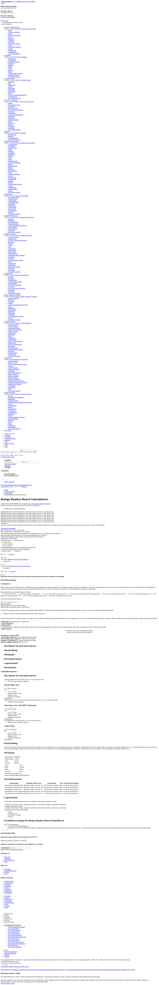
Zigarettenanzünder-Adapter (16, 381)
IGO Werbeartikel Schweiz (16, 942)
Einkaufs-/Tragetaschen (15, 329)
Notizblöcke (11, 90)
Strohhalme (11, 414)
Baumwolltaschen (13, 324)
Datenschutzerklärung (10, 951)
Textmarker (11, 291)
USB (9, 389)
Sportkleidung (12, 179)
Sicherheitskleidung (14, 174)
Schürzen (7, 897)
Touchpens (11, 286)
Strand (10, 262)
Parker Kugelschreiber (14, 285)
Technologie (8, 358)
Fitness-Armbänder (13, 369)
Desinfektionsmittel (13, 197)
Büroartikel (11, 82)
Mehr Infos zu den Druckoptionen (20, 549)
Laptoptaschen (12, 339)
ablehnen (51, 980)
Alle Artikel (7, 430)
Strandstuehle (12, 263)
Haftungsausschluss (10, 953)
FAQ (6, 447)
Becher (10, 30)
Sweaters (10, 181)
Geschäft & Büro (9, 78)
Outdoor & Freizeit (9, 234)
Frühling (10, 65)
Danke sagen (12, 58)
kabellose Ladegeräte (14, 379)
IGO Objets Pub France (15, 935)
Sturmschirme (12, 252)
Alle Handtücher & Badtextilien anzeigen (20, 402)
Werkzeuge (11, 230)
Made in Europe (9, 443)
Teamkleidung (12, 187)
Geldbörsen (11, 153)
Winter (10, 72)
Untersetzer (11, 425)
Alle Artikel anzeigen (14, 53)
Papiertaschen (12, 343)
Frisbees (10, 244)
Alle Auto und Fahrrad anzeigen (17, 240)
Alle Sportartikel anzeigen (15, 260)
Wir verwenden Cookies (8, 983)
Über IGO (7, 857)
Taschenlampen (12, 227)
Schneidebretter (12, 412)
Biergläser (11, 39)
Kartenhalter (11, 85)
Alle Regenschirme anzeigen (16, 255)
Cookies (6, 955)
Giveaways (11, 111)
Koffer (10, 336)
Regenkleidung (12, 171)
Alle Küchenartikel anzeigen (16, 417)
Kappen (10, 164)
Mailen (25, 486)
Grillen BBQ (12, 248)
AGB (6, 950)
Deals (2, 485)
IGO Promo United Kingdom (16, 943)
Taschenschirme (12, 253)
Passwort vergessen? (10, 464)
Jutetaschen (11, 334)
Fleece (10, 149)
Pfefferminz (11, 313)
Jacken (10, 159)
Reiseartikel (11, 346)
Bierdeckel (11, 300)
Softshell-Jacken (13, 161)
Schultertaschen (12, 353)
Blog (6, 445)
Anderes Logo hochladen (8, 528)
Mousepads (11, 88)
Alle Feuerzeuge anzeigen (15, 110)
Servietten (11, 301)
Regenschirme (12, 250)
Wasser (10, 318)
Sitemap (6, 956)
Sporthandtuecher (13, 401)
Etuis (9, 83)
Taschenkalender (13, 138)
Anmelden (7, 460)
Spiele (10, 121)
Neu (5, 442)
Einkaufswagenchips (14, 105)
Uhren (10, 424)
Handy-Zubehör (12, 374)
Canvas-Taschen (13, 326)
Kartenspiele (11, 113)
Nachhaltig (7, 437)
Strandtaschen (12, 354)
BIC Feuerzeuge (13, 108)
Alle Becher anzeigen (14, 35)
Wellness (10, 212)
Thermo (10, 48)
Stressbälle (11, 126)
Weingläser (11, 42)
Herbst (10, 67)
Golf (9, 247)
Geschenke (7, 55)
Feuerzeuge (11, 106)
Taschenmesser (12, 229)
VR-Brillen (11, 371)
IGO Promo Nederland (14, 947)
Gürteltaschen (12, 333)
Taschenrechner (12, 96)
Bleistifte (10, 277)
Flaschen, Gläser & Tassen (12, 27)
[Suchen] (19, 452)
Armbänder (11, 146)
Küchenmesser (12, 409)
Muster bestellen (5, 625)
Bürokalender (12, 134)
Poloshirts (11, 169)
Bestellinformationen (10, 871)
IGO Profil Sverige (13, 932)
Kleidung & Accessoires (11, 141)
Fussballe (11, 258)
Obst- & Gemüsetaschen (15, 341)
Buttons (10, 103)
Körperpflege (8, 194)
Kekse (10, 306)
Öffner (10, 415)
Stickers (10, 125)
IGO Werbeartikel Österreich (12, 925)
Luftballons (11, 116)
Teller (9, 422)
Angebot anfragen (6, 629)
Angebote (7, 435)
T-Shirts (10, 186)
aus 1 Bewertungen (39, 504)
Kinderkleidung (12, 166)
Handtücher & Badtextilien (16, 397)
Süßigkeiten (11, 308)
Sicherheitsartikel (13, 222)
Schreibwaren (8, 273)
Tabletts (10, 303)
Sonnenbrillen (12, 177)
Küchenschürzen (13, 419)
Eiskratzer (11, 219)
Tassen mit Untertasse (14, 47)
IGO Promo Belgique (14, 930)
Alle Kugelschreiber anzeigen (16, 288)
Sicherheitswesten (13, 224)
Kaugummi (11, 311)
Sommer (10, 70)
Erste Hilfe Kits (12, 199)
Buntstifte (11, 278)
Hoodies (10, 182)
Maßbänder (11, 220)
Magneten (11, 420)
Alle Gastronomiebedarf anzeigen (18, 305)
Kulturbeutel (11, 205)
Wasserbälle (11, 270)
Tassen (10, 45)
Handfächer (11, 154)
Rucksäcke (11, 351)
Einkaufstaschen (9, 902)
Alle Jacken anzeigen (14, 163)
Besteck (10, 407)
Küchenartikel (12, 405)
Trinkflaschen (12, 50)
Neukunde (7, 465)
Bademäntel (11, 399)
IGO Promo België (13, 929)
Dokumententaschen (14, 328)
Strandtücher (11, 265)
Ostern (10, 68)
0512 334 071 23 (6, 486)
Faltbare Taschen (13, 331)
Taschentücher (12, 210)
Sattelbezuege (12, 239)
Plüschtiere (11, 118)
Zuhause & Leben (9, 392)
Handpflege (11, 204)
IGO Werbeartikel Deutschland (17, 937)
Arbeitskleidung (12, 144)
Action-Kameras (13, 367)
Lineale (10, 87)
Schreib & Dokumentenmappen (17, 95)
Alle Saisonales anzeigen (15, 73)
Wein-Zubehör (12, 427)
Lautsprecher (12, 386)
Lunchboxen (11, 410)
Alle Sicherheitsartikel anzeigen (17, 225)
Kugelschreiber (12, 283)
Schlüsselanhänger (13, 120)
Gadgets (10, 366)
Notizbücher (11, 91)
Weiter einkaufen (9, 482)
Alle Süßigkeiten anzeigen (15, 316)
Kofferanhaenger (13, 348)
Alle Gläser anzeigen (14, 44)
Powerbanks (11, 387)
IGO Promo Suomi (13, 940)
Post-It (10, 93)
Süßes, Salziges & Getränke (12, 295)
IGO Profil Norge (13, 945)
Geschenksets (12, 60)
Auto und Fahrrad (13, 237)
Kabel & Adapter (13, 377)
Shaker (10, 34)
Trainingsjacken (12, 189)
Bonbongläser (12, 310)
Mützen (10, 167)
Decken (10, 396)
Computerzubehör (13, 361)
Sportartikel (11, 257)
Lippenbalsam (12, 207)
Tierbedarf (11, 268)
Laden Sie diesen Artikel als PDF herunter (16, 775)
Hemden (10, 156)
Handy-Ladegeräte (13, 376)
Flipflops (10, 151)
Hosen (10, 158)
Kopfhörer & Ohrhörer (14, 384)
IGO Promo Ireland (13, 938)
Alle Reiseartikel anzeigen (15, 349)
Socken (10, 176)
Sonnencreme (12, 209)
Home (6, 490)
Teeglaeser (11, 40)
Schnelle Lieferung (13, 75)
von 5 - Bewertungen (14, 1)
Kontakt (6, 872)
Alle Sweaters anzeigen (15, 184)
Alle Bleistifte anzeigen (15, 282)
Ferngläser (11, 242)
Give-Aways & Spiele (10, 100)
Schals (10, 172)
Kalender (7, 131)
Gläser (10, 37)
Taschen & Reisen (9, 321)
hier (29, 982)
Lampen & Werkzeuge (11, 215)
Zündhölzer (11, 128)
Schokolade (11, 315)
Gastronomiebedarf (13, 298)
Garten (10, 245)
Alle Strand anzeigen (14, 267)
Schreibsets (11, 290)
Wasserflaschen (12, 52)
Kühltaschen (11, 338)
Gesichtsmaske (12, 201)
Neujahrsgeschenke (13, 62)
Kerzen (10, 404)
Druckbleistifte (12, 280)
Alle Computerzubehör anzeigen (17, 364)
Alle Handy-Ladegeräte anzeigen (17, 382)
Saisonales (11, 63)
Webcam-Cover (12, 362)
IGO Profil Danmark (14, 934)
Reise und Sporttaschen (15, 344)
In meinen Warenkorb (7, 623)
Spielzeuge (11, 123)
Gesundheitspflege (13, 202)
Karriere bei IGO (9, 860)
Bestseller (7, 440)
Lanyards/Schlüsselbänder (15, 115)
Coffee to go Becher (14, 32)
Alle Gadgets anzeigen (14, 372)
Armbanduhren (12, 148)
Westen (10, 191)
